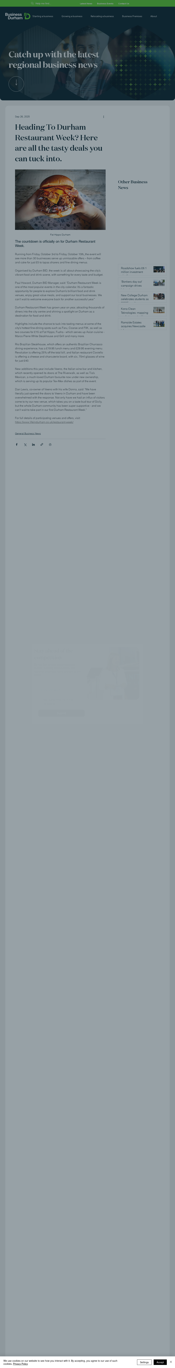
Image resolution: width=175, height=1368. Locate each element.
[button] (132, 651)
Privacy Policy (20, 1363)
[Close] (171, 1362)
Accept (160, 1362)
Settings (144, 1362)
